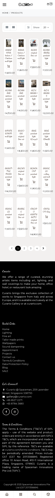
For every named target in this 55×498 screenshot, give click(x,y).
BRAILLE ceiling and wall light (46, 174)
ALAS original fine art (34, 53)
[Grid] (7, 27)
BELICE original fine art (21, 171)
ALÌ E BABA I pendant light (33, 94)
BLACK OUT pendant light (34, 172)
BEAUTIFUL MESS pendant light (8, 174)
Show (36, 27)
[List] (13, 27)
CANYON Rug (46, 210)
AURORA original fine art (21, 134)
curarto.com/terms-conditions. (22, 449)
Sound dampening (13, 346)
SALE (5, 371)
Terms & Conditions (13, 360)
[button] (8, 66)
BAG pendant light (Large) (34, 134)
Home (5, 13)
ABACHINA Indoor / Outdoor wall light (8, 55)
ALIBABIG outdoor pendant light (8, 96)
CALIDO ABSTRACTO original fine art (33, 215)
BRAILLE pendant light (8, 212)
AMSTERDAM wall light (8, 133)
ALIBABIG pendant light (21, 94)
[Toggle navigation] (4, 4)
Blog (5, 367)
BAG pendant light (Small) (46, 134)
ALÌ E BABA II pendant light (46, 96)
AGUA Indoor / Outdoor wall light (21, 54)
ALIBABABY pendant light (46, 54)
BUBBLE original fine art (21, 212)
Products (17, 13)
